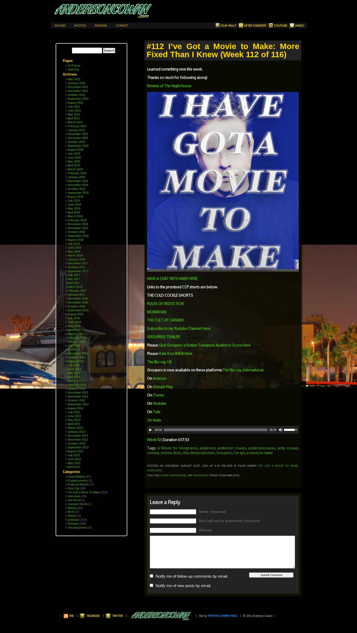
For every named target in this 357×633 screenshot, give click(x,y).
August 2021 (75, 102)
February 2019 (77, 220)
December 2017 (78, 263)
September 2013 (78, 404)
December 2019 (78, 181)
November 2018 (78, 228)
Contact (122, 25)
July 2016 (74, 318)
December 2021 (78, 87)
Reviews (101, 25)
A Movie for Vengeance (178, 448)
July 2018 (74, 243)
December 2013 (78, 392)
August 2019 (75, 196)
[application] (223, 430)
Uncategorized (77, 527)
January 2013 (76, 431)
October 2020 (76, 141)
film (186, 452)
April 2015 (73, 349)
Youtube (280, 25)
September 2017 (78, 271)
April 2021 (73, 118)
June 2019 (74, 204)
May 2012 (74, 463)
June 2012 (74, 459)
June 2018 (74, 247)
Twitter (118, 615)
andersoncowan (261, 448)
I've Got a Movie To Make (84, 492)
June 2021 (74, 110)
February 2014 (77, 384)
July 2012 (74, 455)
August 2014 (75, 361)
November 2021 (78, 90)
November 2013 (78, 396)
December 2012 (78, 435)
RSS (71, 615)
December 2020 (78, 134)
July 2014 (74, 365)
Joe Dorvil (74, 500)
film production (202, 452)
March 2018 (75, 255)
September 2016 (78, 310)
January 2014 (76, 388)
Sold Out (73, 69)
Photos (80, 25)
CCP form (74, 65)
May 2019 (74, 208)
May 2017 (74, 278)
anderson (208, 448)
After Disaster (255, 25)
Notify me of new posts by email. (183, 585)
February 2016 (77, 337)
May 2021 (74, 114)
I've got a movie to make (253, 452)
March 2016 (75, 333)
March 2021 (75, 122)
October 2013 (76, 400)
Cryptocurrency (78, 480)
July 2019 (74, 200)
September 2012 (78, 447)
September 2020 (78, 145)
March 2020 (75, 169)
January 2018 (76, 259)
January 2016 (76, 341)
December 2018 (78, 224)
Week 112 (154, 439)
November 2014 (78, 353)
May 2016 (74, 325)
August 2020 (75, 149)
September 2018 (78, 235)
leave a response (173, 475)
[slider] (291, 429)
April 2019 (73, 212)
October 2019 (76, 188)
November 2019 (78, 184)
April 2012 (73, 466)
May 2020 (74, 161)
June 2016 (74, 322)
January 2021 (76, 130)
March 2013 (75, 427)
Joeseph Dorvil (77, 504)
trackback (201, 475)
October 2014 (76, 357)
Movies (60, 25)
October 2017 (76, 267)
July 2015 (74, 345)
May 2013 (74, 419)
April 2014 (73, 376)
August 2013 (75, 408)
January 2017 (76, 294)
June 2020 (74, 157)
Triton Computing (222, 615)
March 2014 (75, 380)
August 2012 (75, 451)
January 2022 (76, 83)
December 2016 (78, 298)
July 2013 (74, 412)
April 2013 (73, 423)
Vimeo (299, 25)
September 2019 (78, 192)
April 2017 (73, 282)
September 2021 (78, 98)
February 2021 (77, 126)
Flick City (73, 488)
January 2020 (76, 177)
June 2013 (74, 416)
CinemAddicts (76, 476)
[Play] (150, 430)
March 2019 (75, 216)
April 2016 (73, 329)
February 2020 (77, 173)
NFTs (71, 511)
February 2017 (77, 290)
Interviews (74, 496)
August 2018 (75, 239)
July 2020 (74, 153)
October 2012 (76, 443)
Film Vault (228, 25)
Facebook (93, 615)
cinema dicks (170, 452)
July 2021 (74, 106)
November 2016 (78, 302)
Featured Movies (78, 484)
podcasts (73, 519)
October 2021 (76, 94)
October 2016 (76, 306)
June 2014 (74, 369)
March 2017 (75, 286)
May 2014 (74, 372)
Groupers (224, 452)
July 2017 (74, 275)
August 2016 (75, 314)
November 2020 (78, 137)
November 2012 (78, 439)
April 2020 (73, 165)
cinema (153, 452)
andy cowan (287, 448)
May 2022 (74, 79)
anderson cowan (231, 448)
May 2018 (74, 251)
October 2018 (76, 231)
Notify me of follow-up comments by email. (192, 576)
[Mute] (281, 430)
